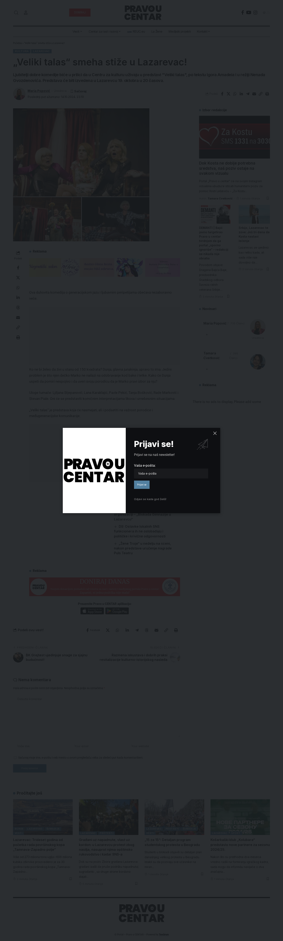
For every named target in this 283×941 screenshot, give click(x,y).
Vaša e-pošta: (145, 465)
